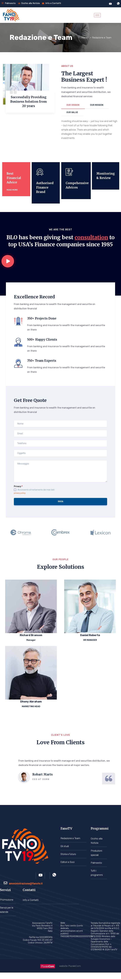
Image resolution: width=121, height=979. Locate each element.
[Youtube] (110, 3)
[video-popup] (7, 261)
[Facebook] (34, 875)
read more (12, 190)
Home (85, 37)
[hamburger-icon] (97, 15)
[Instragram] (49, 875)
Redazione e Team (70, 838)
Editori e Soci (67, 862)
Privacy (18, 486)
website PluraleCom (70, 965)
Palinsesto (96, 862)
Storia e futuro (68, 854)
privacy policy (20, 493)
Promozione (6, 899)
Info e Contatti (31, 900)
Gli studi (64, 846)
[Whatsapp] (118, 3)
